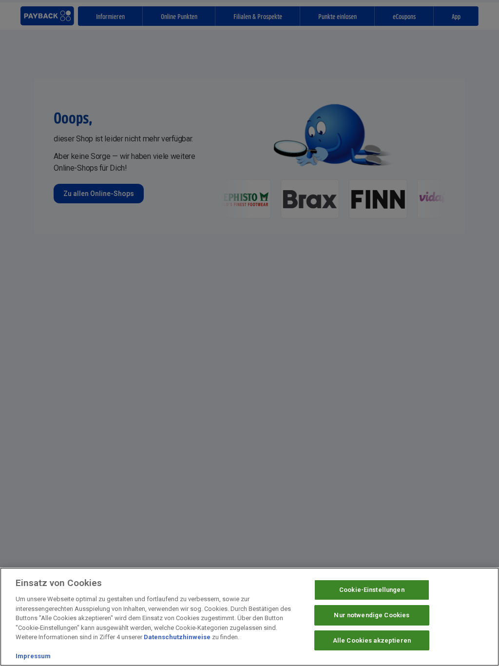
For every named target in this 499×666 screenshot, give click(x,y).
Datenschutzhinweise (177, 637)
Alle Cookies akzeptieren (372, 640)
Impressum (33, 656)
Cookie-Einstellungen (371, 589)
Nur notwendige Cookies (371, 615)
